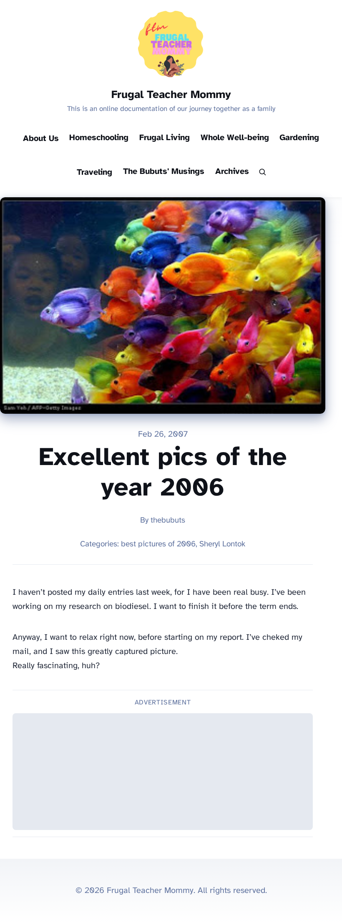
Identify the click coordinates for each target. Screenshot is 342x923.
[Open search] (262, 172)
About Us (41, 138)
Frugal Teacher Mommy (171, 95)
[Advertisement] (163, 771)
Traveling (94, 172)
